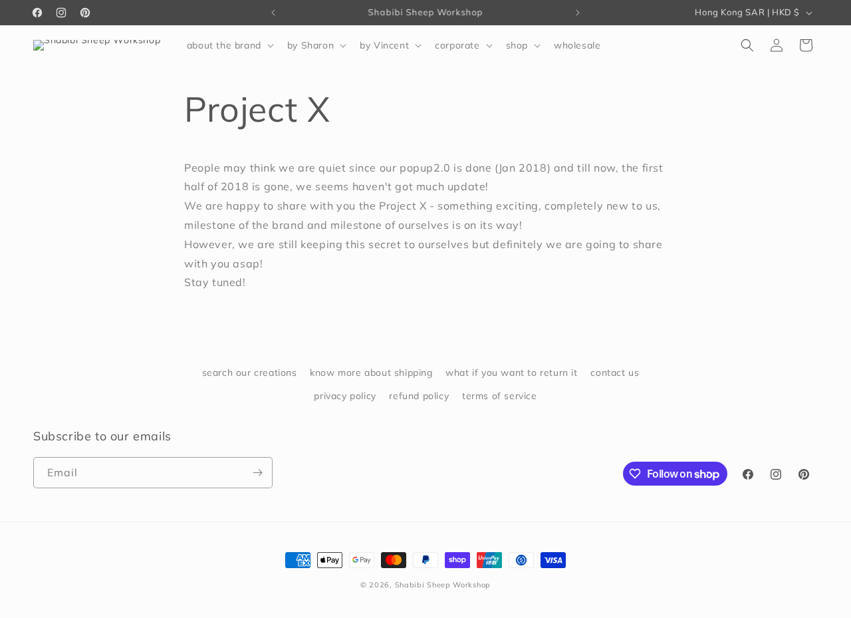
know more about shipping (371, 373)
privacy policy (345, 396)
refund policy (419, 396)
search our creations (249, 373)
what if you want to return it (511, 373)
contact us (614, 373)
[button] (229, 45)
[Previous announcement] (273, 12)
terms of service (499, 396)
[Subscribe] (257, 472)
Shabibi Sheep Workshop (443, 584)
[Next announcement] (577, 12)
